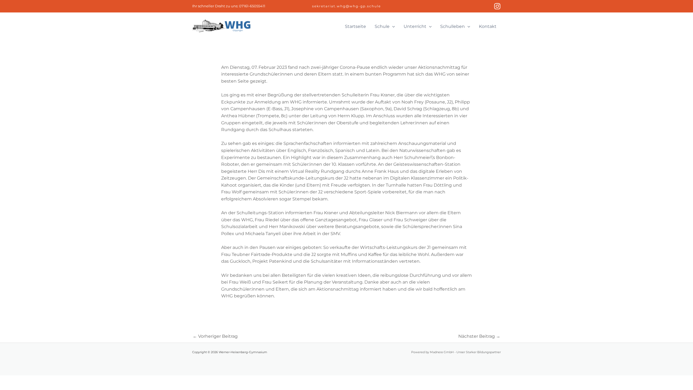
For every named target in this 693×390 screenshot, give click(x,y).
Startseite (355, 26)
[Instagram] (497, 6)
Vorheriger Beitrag (215, 336)
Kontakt (487, 26)
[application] (392, 26)
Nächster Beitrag (479, 336)
